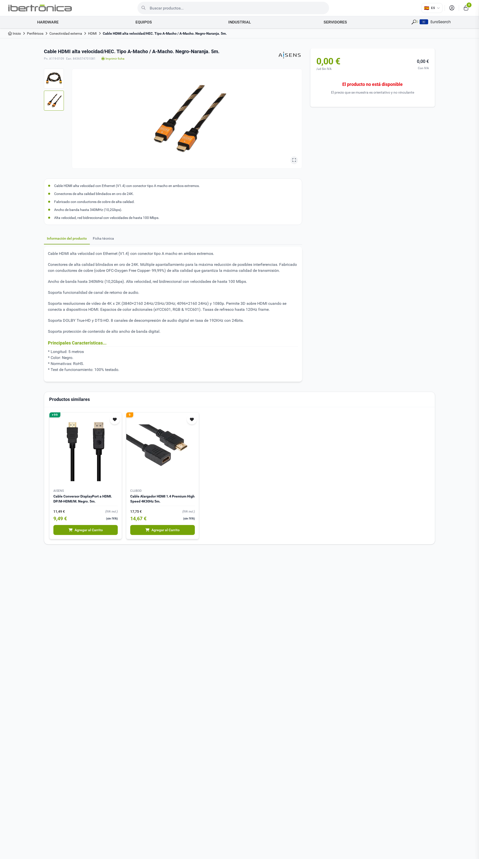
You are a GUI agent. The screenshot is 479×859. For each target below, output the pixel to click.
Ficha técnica (103, 238)
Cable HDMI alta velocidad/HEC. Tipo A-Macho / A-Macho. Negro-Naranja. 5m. (165, 33)
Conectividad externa (65, 33)
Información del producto (67, 238)
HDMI (92, 33)
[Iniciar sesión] (452, 8)
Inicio (16, 33)
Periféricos (35, 33)
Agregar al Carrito (89, 530)
